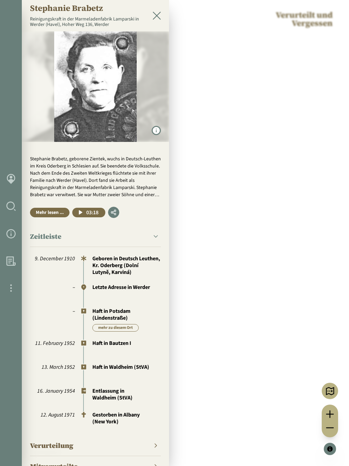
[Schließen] (157, 16)
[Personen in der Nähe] (330, 391)
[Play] (80, 212)
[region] (174, 233)
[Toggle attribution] (330, 449)
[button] (95, 236)
